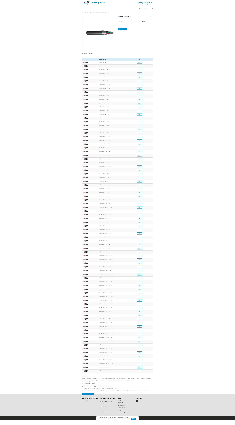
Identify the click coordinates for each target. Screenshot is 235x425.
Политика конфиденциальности (124, 412)
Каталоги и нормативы (122, 403)
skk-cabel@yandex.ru (104, 409)
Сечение (120, 21)
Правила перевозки (122, 407)
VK (137, 401)
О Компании (94, 8)
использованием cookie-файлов (124, 418)
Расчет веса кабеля (121, 405)
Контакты (121, 8)
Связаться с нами (88, 394)
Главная (86, 8)
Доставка (114, 8)
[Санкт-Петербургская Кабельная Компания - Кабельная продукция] (93, 3)
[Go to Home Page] (82, 12)
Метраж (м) (144, 21)
